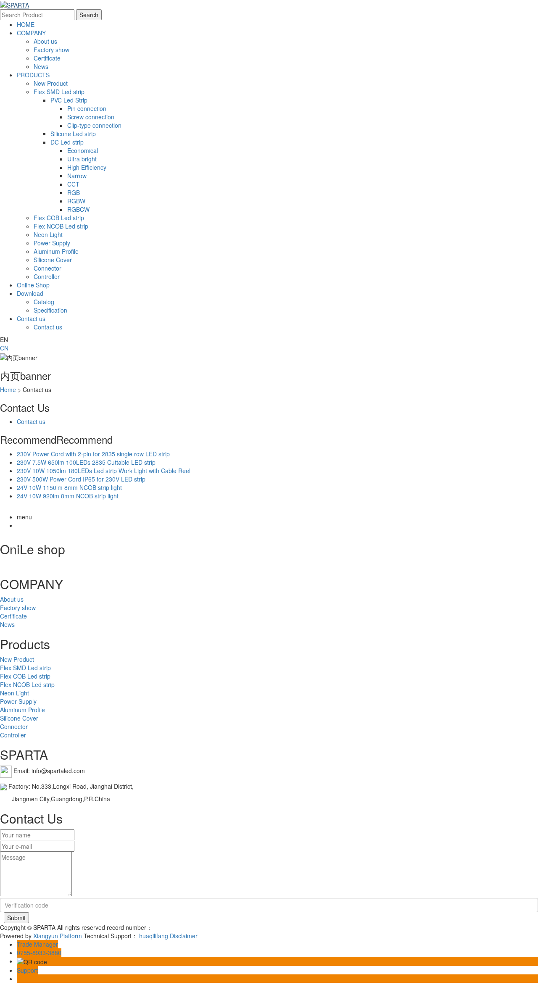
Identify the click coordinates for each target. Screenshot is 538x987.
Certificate (47, 58)
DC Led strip (67, 142)
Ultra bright (82, 159)
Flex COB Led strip (59, 217)
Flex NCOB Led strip (61, 226)
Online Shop (33, 285)
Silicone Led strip (73, 133)
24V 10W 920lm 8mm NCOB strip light (68, 496)
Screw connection (90, 117)
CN (4, 348)
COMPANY (31, 33)
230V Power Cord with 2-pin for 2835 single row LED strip (93, 454)
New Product (51, 83)
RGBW (76, 201)
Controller (47, 276)
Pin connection (86, 108)
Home (8, 389)
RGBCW (78, 209)
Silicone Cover (53, 259)
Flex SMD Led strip (59, 91)
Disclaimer (184, 936)
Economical (82, 150)
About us (45, 41)
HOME (25, 24)
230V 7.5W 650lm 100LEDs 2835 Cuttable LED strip (86, 462)
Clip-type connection (94, 125)
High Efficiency (86, 167)
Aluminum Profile (56, 251)
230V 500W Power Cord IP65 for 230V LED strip (81, 479)
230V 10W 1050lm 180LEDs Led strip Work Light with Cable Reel (103, 470)
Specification (50, 310)
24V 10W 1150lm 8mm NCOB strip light (69, 487)
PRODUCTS (33, 75)
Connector (47, 268)
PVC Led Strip (68, 100)
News (41, 66)
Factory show (51, 49)
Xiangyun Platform (57, 936)
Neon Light (48, 234)
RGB (73, 192)
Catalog (44, 301)
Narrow (77, 175)
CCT (73, 184)
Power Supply (52, 243)
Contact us (31, 318)
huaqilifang (153, 936)
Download (30, 293)
